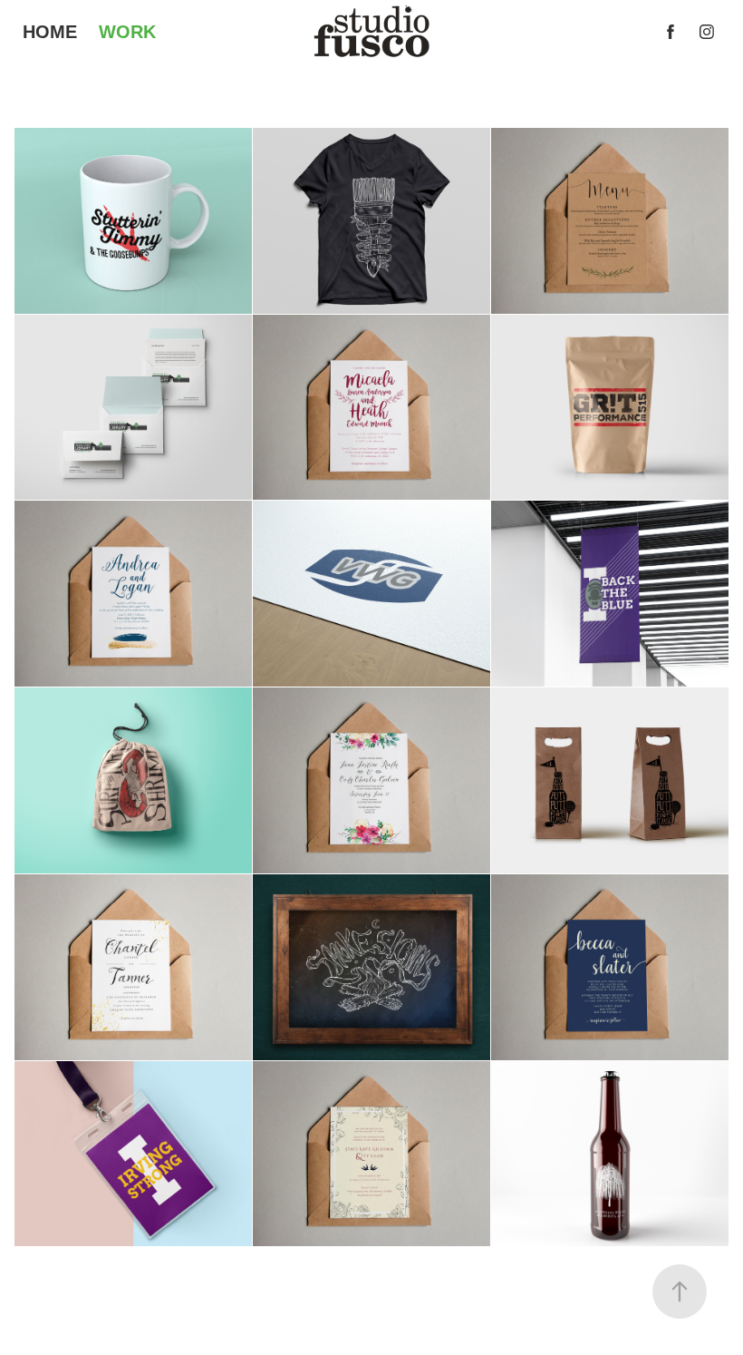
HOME (50, 32)
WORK (127, 32)
